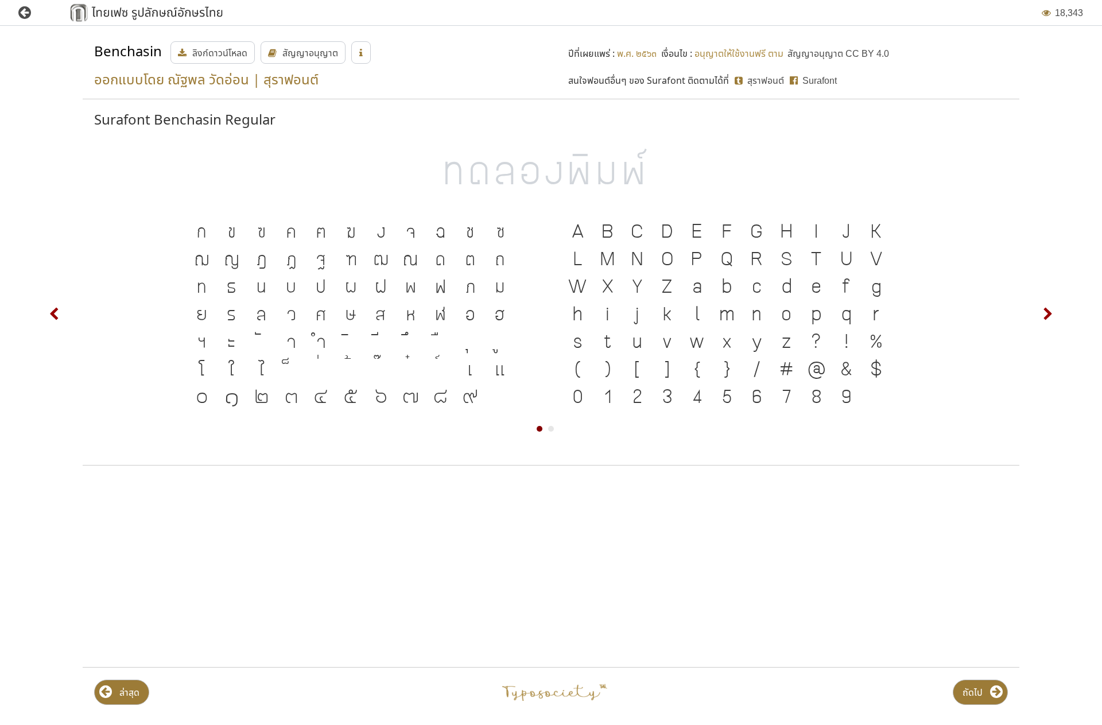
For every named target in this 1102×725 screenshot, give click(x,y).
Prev (54, 314)
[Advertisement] (235, 566)
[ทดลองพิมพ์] (551, 170)
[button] (33, 13)
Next (1047, 314)
